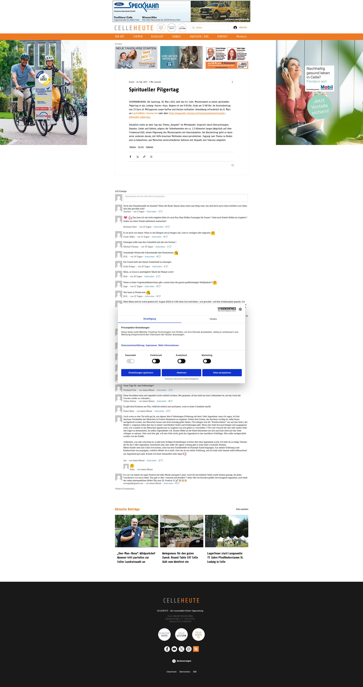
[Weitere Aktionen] (232, 82)
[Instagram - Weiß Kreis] (189, 649)
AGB (194, 671)
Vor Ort (141, 147)
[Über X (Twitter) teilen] (137, 156)
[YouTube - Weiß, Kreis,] (174, 649)
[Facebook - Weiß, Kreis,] (167, 649)
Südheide (149, 147)
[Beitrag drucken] (151, 156)
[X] (181, 649)
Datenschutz (184, 671)
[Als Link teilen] (144, 156)
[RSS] (196, 649)
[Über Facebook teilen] (130, 156)
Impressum (172, 671)
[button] (177, 36)
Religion (133, 147)
